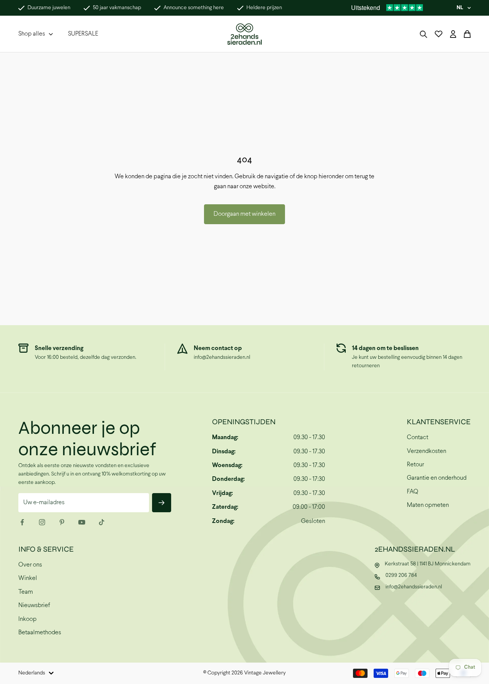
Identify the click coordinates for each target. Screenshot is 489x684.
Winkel (27, 578)
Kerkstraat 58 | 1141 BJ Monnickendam (428, 564)
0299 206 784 (401, 575)
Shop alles (31, 34)
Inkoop (27, 619)
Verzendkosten (426, 451)
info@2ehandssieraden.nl (222, 357)
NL (460, 7)
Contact (417, 437)
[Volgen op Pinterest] (62, 522)
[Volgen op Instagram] (42, 522)
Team (25, 592)
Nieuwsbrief (34, 605)
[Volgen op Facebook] (22, 522)
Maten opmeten (428, 505)
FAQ (412, 492)
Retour (415, 464)
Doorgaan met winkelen (244, 214)
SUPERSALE (83, 34)
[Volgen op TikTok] (101, 522)
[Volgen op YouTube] (82, 522)
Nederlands (31, 673)
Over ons (30, 565)
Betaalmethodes (39, 632)
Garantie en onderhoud (436, 478)
